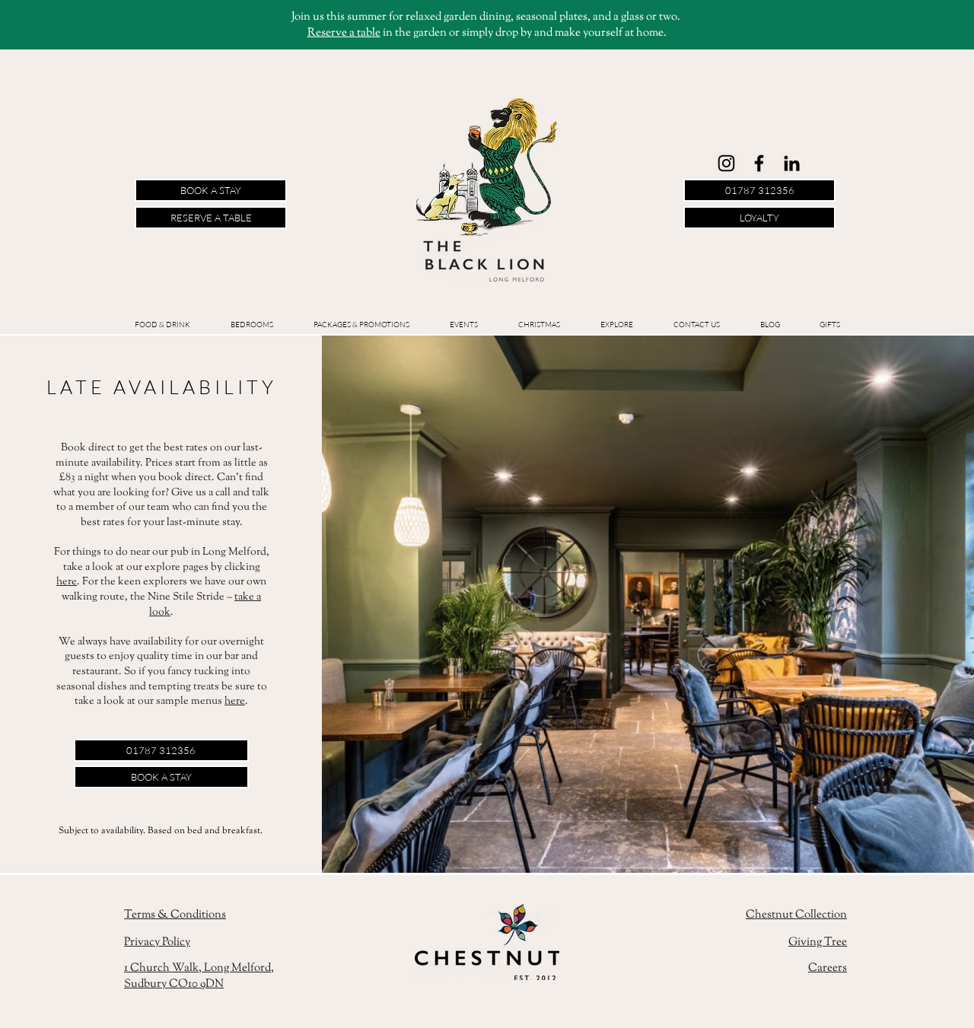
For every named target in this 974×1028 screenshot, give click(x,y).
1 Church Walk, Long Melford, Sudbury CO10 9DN (199, 976)
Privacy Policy (157, 942)
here (66, 582)
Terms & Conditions (175, 915)
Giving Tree (817, 942)
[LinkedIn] (792, 163)
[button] (463, 324)
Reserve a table (343, 33)
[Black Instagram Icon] (726, 163)
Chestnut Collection (796, 915)
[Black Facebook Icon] (759, 163)
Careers (827, 968)
